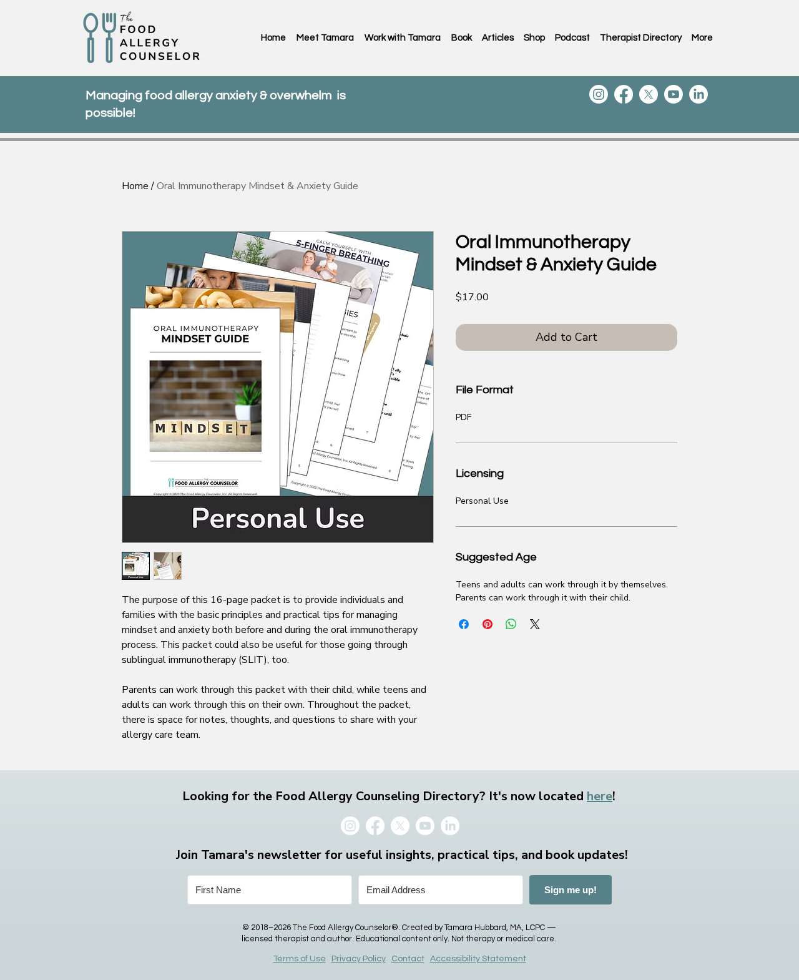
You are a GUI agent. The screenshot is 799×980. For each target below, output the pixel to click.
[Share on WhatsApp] (511, 624)
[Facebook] (623, 94)
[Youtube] (673, 94)
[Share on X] (534, 624)
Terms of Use (299, 958)
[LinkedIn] (698, 94)
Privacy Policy (358, 958)
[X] (648, 94)
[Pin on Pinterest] (487, 624)
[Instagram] (598, 94)
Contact (407, 958)
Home (135, 186)
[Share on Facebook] (463, 624)
